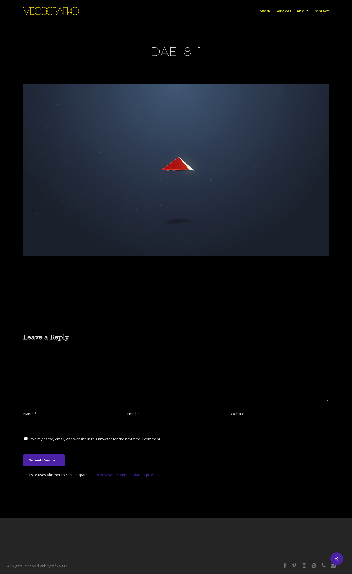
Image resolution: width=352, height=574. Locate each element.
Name (30, 413)
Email (133, 413)
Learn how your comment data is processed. (126, 474)
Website (237, 413)
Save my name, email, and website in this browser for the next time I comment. (94, 438)
